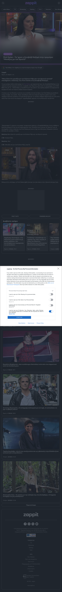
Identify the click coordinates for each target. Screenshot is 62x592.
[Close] (58, 269)
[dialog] (31, 296)
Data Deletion (21, 323)
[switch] (51, 294)
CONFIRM (19, 317)
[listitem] (31, 291)
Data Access (31, 323)
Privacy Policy (40, 323)
